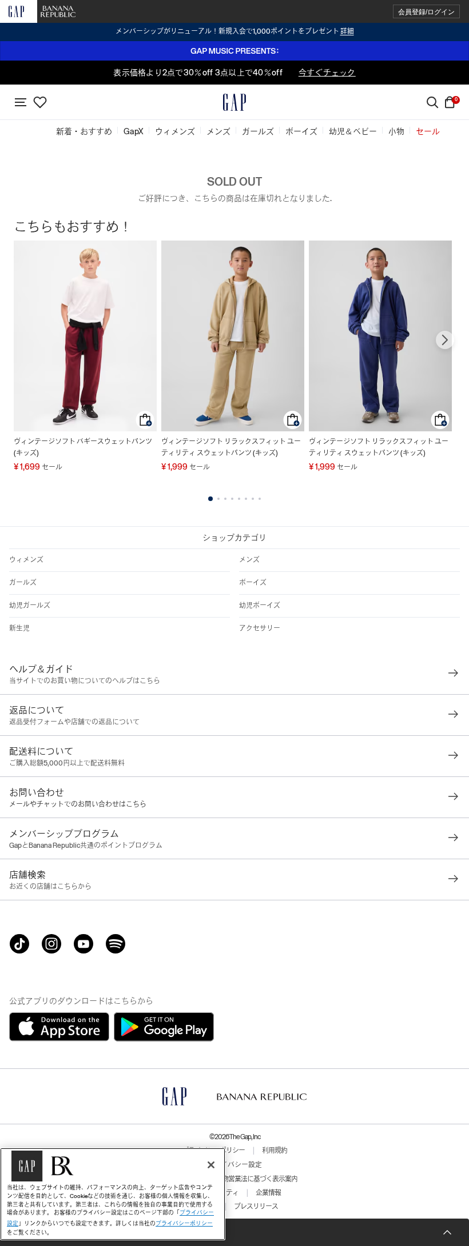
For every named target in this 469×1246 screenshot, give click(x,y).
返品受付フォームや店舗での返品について (74, 722)
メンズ (249, 560)
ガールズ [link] (258, 131)
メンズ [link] (218, 131)
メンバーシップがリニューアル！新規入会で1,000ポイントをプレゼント (235, 31)
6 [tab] (246, 499)
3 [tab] (225, 499)
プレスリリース (256, 1207)
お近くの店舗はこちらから (50, 887)
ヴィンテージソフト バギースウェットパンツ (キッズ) (83, 447)
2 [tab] (218, 499)
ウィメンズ (26, 560)
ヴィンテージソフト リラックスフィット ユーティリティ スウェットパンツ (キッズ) (231, 447)
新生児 (19, 628)
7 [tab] (253, 499)
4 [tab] (232, 499)
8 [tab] (260, 499)
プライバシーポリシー (184, 1223)
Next (445, 340)
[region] (112, 1194)
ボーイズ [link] (301, 131)
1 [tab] (210, 498)
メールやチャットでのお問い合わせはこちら (77, 804)
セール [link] (428, 131)
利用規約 (274, 1151)
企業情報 (268, 1193)
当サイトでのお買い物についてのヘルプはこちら (84, 681)
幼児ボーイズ (259, 606)
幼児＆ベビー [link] (353, 131)
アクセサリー (259, 628)
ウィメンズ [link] (175, 131)
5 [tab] (239, 499)
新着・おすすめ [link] (84, 131)
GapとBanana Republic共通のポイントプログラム (85, 846)
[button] (426, 11)
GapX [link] (134, 131)
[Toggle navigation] (20, 102)
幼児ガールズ (29, 606)
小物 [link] (396, 131)
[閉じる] (211, 1164)
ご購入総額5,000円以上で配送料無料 (67, 763)
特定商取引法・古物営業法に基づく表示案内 (234, 1179)
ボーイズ (253, 583)
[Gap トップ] (234, 102)
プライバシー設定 (234, 1165)
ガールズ (23, 583)
